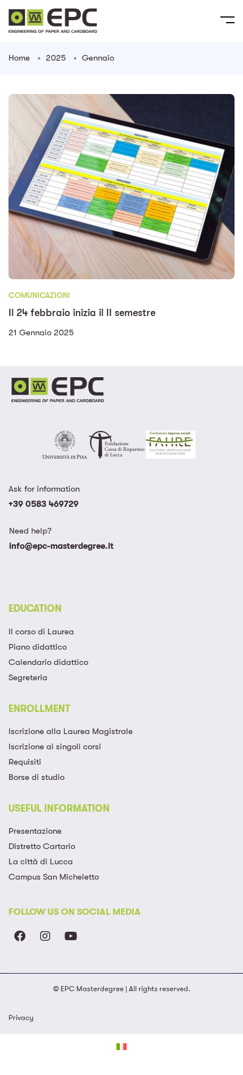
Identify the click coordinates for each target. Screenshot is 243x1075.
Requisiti (24, 762)
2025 (56, 58)
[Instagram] (45, 936)
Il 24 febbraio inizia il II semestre (81, 312)
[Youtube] (70, 936)
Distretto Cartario (41, 846)
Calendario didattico (48, 662)
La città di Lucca (40, 861)
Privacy (20, 1017)
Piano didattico (37, 647)
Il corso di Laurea (41, 631)
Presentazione (35, 831)
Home (19, 58)
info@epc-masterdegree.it (61, 546)
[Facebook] (19, 936)
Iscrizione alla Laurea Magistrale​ (70, 731)
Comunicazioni (39, 295)
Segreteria (27, 677)
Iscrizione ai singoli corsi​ (54, 746)
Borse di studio (36, 777)
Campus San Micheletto (53, 877)
